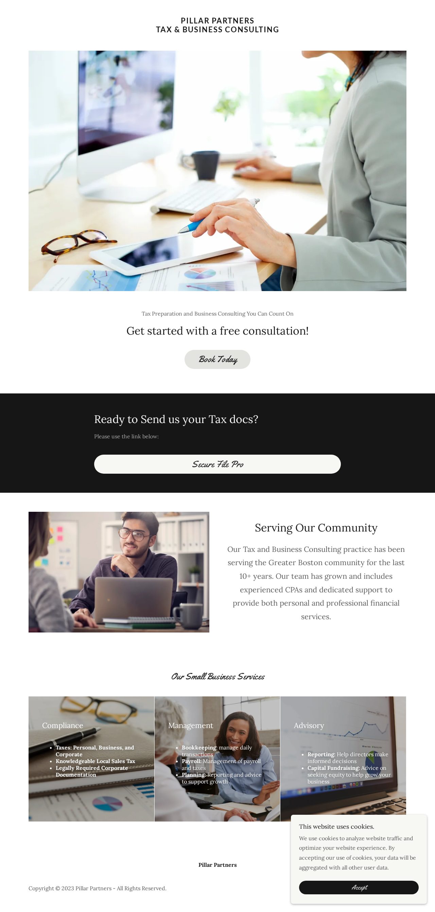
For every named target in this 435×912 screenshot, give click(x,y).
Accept (359, 887)
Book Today (217, 359)
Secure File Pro (217, 464)
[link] (217, 30)
